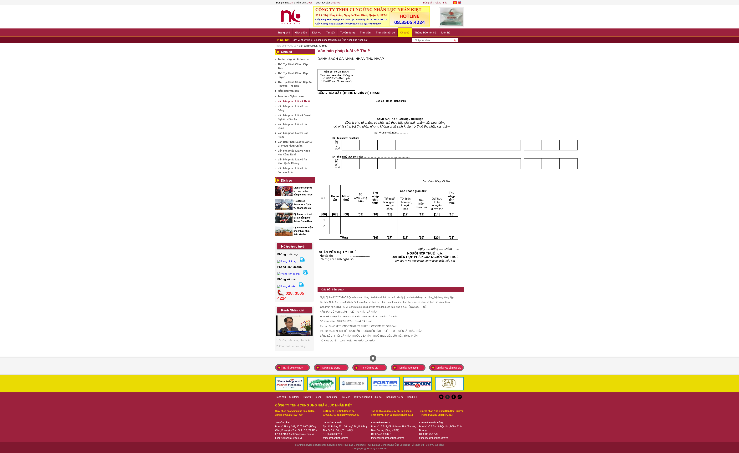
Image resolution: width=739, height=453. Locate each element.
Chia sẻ (404, 32)
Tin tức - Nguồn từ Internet (293, 59)
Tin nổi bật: (282, 39)
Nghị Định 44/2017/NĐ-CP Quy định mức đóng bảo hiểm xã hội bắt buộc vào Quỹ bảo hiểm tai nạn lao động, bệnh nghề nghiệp (387, 297)
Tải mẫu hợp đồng (408, 367)
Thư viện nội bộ (385, 32)
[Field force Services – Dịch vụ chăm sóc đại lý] (284, 209)
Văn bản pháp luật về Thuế (294, 101)
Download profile (331, 367)
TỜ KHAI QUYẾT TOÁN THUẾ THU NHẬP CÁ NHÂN (347, 340)
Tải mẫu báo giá (369, 367)
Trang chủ (284, 32)
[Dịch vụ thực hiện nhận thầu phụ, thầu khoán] (284, 235)
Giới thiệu (301, 32)
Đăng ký (427, 2)
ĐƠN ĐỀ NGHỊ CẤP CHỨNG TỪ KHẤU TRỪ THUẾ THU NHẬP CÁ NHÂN (359, 316)
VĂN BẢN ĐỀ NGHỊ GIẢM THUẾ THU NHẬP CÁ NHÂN (348, 311)
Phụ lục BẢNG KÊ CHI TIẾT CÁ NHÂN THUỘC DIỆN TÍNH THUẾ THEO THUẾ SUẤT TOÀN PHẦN (371, 331)
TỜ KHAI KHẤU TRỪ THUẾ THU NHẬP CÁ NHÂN (346, 321)
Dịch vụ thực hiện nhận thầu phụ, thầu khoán (303, 231)
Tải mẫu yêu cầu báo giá (448, 367)
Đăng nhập (441, 2)
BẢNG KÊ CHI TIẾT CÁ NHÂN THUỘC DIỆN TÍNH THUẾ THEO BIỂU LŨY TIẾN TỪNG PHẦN (369, 336)
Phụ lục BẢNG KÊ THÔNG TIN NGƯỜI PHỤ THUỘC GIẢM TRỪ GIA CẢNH (359, 326)
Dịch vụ (316, 32)
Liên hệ (445, 32)
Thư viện (365, 32)
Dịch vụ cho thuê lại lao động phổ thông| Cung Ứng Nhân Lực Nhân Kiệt (330, 40)
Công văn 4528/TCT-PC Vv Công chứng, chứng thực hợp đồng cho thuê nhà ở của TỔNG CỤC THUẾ (373, 307)
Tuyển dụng (347, 32)
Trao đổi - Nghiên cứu (291, 96)
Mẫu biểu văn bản (288, 90)
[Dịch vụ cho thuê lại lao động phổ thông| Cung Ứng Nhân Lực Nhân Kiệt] (284, 222)
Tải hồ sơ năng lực (293, 367)
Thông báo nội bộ (425, 32)
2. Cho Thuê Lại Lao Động (290, 346)
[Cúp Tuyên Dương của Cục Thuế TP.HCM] (451, 17)
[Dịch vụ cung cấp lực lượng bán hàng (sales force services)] (284, 195)
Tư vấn (330, 32)
